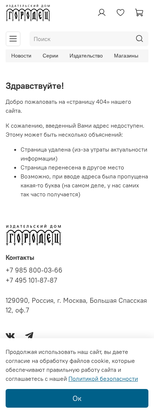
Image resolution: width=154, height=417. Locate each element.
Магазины (126, 56)
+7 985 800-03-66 (34, 270)
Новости (21, 56)
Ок (77, 398)
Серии (50, 56)
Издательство (86, 56)
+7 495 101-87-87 (31, 280)
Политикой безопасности (103, 378)
